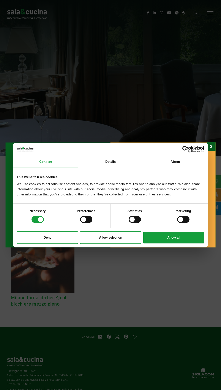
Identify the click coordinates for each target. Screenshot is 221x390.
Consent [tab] (45, 161)
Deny (47, 237)
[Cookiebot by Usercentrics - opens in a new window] (185, 149)
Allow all (173, 237)
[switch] (86, 219)
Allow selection (110, 237)
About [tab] (175, 161)
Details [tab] (110, 161)
